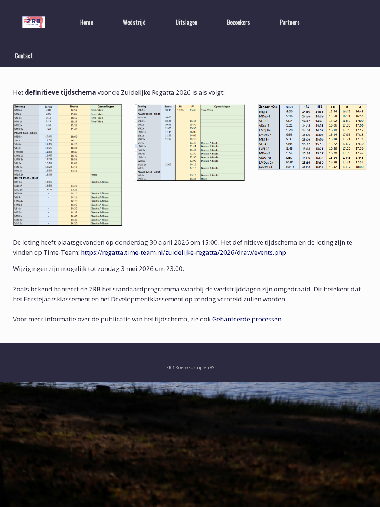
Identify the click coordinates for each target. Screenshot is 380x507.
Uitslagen (186, 22)
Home (86, 22)
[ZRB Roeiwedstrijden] (33, 22)
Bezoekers (238, 22)
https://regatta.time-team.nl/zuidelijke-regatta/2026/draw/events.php (183, 252)
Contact (24, 55)
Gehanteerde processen (246, 319)
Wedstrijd (134, 22)
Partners (290, 22)
